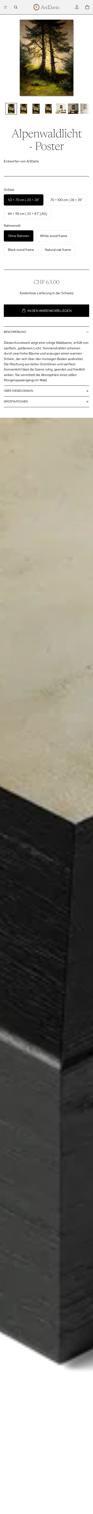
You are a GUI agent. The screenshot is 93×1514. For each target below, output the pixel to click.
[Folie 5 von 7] (61, 108)
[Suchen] (15, 7)
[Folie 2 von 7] (23, 108)
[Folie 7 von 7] (85, 108)
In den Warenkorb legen (49, 311)
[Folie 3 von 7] (36, 108)
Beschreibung (15, 332)
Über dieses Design (18, 391)
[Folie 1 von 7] (11, 108)
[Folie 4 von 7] (48, 108)
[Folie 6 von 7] (73, 108)
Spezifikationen (16, 401)
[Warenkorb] (87, 7)
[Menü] (5, 7)
